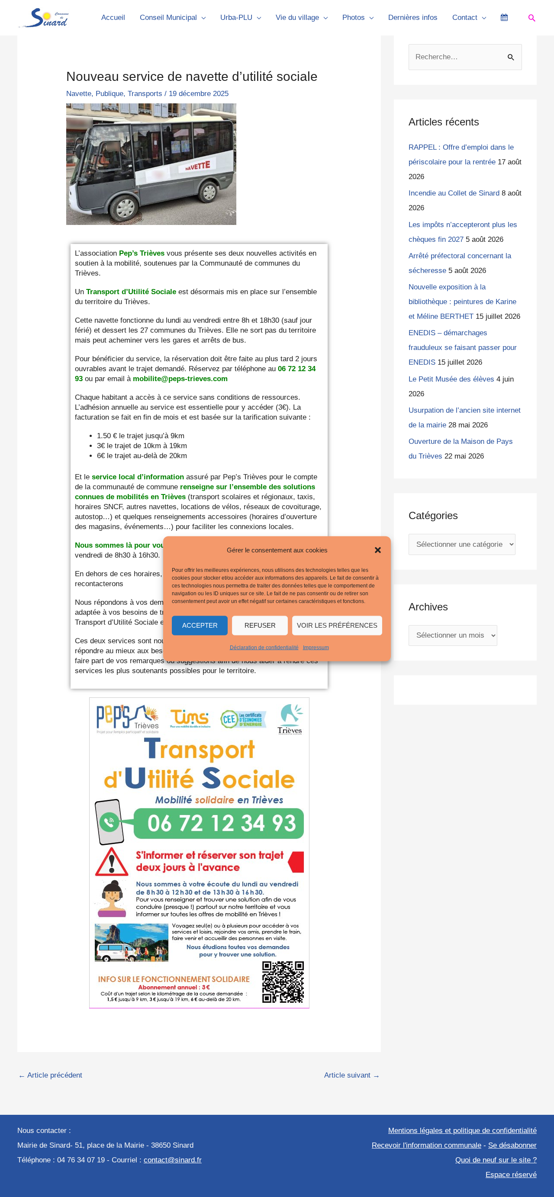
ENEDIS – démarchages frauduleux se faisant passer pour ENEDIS (463, 347)
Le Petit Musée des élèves (451, 379)
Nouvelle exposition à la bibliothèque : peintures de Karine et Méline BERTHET (462, 302)
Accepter (200, 625)
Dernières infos (413, 17)
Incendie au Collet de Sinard (454, 193)
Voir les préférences (337, 625)
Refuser (260, 625)
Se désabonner (512, 1145)
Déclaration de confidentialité (264, 647)
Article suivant (352, 1075)
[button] (378, 550)
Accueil (113, 17)
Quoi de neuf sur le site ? (496, 1160)
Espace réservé (511, 1175)
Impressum (316, 647)
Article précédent (50, 1075)
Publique (109, 94)
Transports (145, 94)
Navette (78, 94)
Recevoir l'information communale (426, 1145)
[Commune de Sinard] (43, 17)
